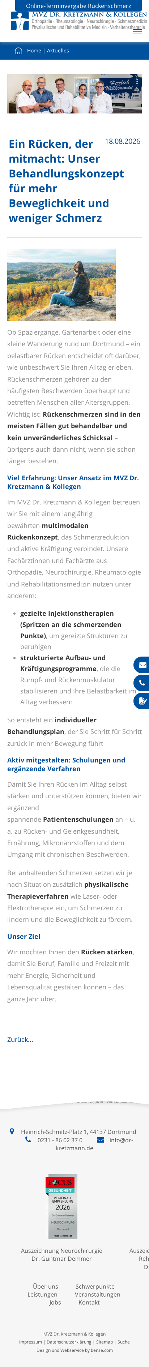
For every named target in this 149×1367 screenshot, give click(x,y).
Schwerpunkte (95, 1286)
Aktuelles (58, 50)
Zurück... (20, 1039)
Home (34, 50)
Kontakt (89, 1302)
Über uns (45, 1286)
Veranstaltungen (97, 1294)
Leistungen (42, 1294)
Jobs (55, 1302)
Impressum (30, 1342)
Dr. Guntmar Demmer (61, 1259)
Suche (124, 1342)
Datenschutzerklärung (69, 1342)
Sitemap (104, 1342)
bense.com (102, 1350)
